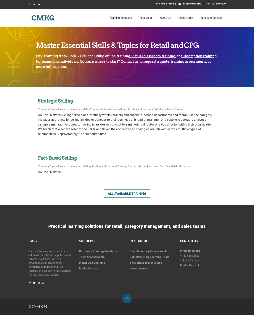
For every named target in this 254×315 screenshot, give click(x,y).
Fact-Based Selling (57, 158)
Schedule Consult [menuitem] (211, 18)
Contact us (130, 61)
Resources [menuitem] (145, 18)
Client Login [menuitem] (186, 18)
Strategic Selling (55, 101)
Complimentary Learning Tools (149, 256)
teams (47, 61)
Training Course (126, 166)
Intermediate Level (148, 166)
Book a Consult (88, 268)
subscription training (199, 56)
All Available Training (127, 193)
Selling (105, 109)
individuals (69, 61)
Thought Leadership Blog (146, 262)
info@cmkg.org (191, 3)
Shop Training (167, 3)
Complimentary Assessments (149, 251)
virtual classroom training (153, 56)
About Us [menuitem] (165, 18)
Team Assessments (92, 256)
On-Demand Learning (140, 109)
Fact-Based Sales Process (168, 109)
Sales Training (91, 109)
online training (117, 56)
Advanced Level (118, 109)
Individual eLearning (92, 262)
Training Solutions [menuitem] (121, 18)
